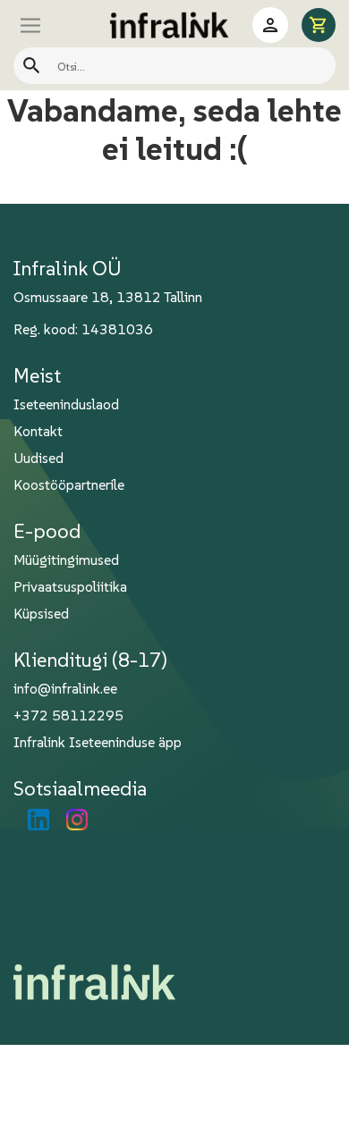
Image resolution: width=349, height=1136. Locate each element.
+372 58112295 (68, 715)
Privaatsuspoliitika (70, 586)
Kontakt (38, 431)
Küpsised (41, 613)
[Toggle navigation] (49, 25)
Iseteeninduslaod (66, 404)
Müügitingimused (66, 559)
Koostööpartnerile (68, 484)
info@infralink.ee (65, 688)
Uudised (38, 458)
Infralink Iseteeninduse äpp (97, 742)
